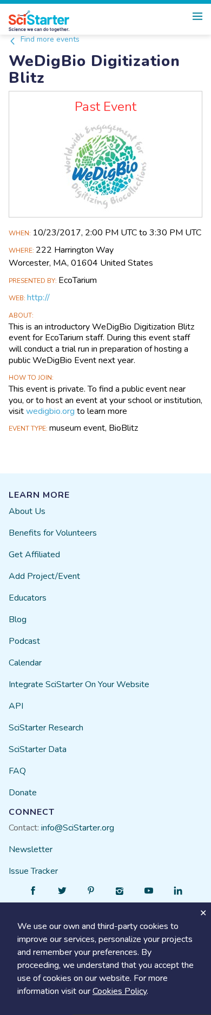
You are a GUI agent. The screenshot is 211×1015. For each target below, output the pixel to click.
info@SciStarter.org (77, 828)
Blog (18, 619)
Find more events (49, 39)
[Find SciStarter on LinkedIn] (178, 890)
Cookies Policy (120, 991)
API (16, 706)
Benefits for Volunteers (53, 533)
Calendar (25, 663)
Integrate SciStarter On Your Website (79, 684)
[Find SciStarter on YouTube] (148, 890)
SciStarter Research (46, 728)
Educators (28, 598)
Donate (23, 793)
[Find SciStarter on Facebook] (33, 890)
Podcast (24, 641)
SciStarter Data (38, 749)
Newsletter (30, 849)
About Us (27, 511)
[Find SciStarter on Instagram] (120, 890)
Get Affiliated (34, 555)
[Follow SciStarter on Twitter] (62, 890)
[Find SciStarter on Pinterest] (91, 890)
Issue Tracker (33, 871)
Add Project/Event (44, 576)
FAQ (17, 771)
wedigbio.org (50, 411)
